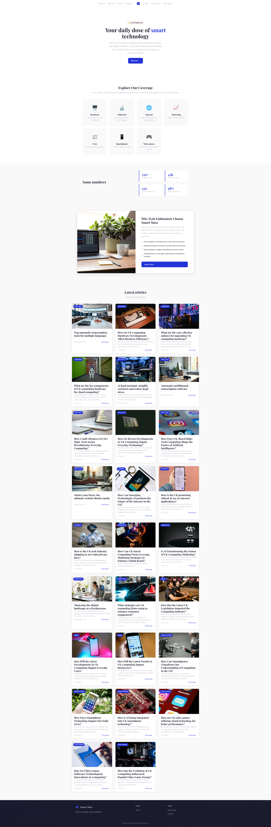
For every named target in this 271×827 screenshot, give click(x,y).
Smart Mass (86, 807)
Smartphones (156, 3)
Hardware (101, 3)
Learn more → (149, 264)
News (146, 3)
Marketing (128, 3)
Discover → (135, 61)
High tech (111, 3)
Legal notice (172, 810)
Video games (168, 3)
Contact (170, 814)
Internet (119, 3)
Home (138, 810)
